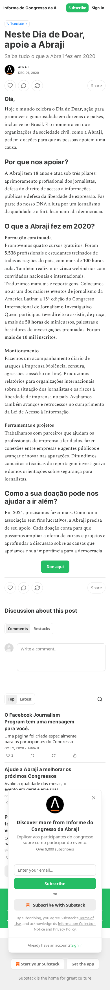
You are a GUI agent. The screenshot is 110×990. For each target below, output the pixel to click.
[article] (55, 735)
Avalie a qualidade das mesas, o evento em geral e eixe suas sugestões (35, 786)
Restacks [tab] (42, 628)
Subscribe (77, 7)
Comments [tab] (18, 628)
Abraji (23, 67)
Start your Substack (40, 964)
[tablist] (29, 628)
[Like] (10, 85)
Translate (17, 23)
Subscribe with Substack (59, 905)
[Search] (99, 699)
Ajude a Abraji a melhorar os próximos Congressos (38, 773)
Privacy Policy (64, 929)
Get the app (82, 964)
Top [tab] (11, 699)
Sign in (98, 7)
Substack (27, 978)
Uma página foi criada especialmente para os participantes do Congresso (40, 738)
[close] (93, 797)
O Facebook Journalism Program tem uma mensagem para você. (39, 721)
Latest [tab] (26, 699)
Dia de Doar (69, 109)
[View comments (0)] (23, 85)
